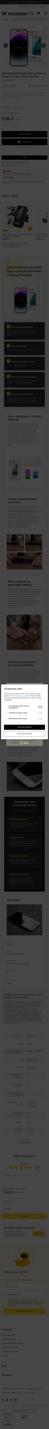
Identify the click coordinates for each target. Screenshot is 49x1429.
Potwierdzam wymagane (24, 734)
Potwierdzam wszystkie (24, 727)
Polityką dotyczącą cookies (20, 696)
